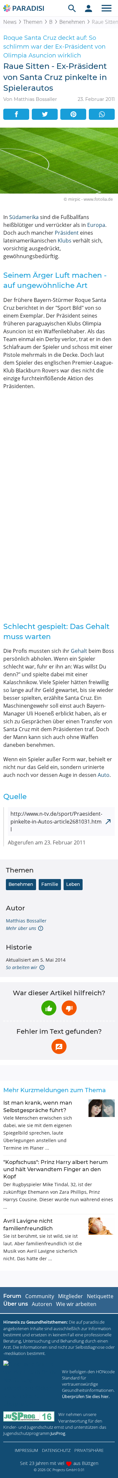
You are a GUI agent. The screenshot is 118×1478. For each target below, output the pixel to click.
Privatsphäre (89, 1450)
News (9, 21)
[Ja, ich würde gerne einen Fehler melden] (59, 1046)
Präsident (67, 232)
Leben (73, 884)
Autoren (42, 1304)
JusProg (57, 1433)
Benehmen (72, 21)
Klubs (64, 240)
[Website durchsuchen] (72, 8)
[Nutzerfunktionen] (88, 8)
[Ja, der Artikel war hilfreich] (48, 1007)
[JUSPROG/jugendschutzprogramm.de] (28, 1416)
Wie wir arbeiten (76, 1304)
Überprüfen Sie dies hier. (85, 1396)
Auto (103, 774)
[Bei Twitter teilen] (45, 114)
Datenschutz (56, 1450)
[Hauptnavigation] (106, 8)
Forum (12, 1296)
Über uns (15, 1304)
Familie (49, 884)
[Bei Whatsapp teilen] (102, 114)
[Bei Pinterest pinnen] (73, 114)
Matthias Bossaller (26, 921)
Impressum (26, 1450)
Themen (32, 21)
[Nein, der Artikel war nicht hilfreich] (69, 1007)
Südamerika (24, 217)
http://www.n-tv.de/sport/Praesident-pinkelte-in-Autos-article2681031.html (56, 821)
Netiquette (100, 1296)
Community (39, 1296)
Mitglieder (70, 1296)
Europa (96, 224)
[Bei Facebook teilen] (16, 114)
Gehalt (79, 650)
